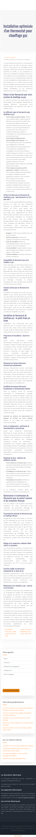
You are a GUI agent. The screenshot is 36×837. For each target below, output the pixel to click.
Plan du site (18, 836)
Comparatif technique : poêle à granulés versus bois (10, 633)
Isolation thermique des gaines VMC (14, 758)
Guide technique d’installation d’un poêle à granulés (25, 631)
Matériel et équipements (10, 57)
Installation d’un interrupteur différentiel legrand (18, 746)
